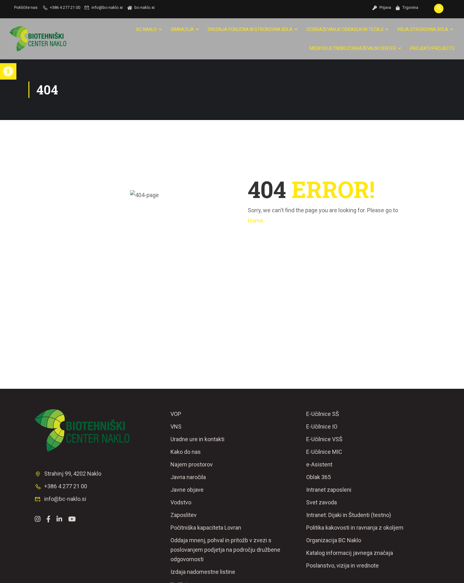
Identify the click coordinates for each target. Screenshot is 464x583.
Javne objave (187, 489)
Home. (256, 220)
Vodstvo (180, 502)
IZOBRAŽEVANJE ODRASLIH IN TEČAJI (344, 29)
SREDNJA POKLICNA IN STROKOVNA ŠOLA (250, 29)
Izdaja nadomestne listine (202, 571)
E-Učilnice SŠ (322, 414)
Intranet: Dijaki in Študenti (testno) (348, 515)
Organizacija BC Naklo (333, 540)
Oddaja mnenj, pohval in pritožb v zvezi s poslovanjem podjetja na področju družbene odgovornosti (225, 549)
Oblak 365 (318, 477)
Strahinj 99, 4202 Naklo (72, 473)
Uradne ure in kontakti (197, 439)
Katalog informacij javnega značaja (349, 553)
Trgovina (410, 7)
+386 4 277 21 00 (65, 7)
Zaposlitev (183, 515)
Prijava (385, 7)
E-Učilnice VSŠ (324, 439)
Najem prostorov (191, 464)
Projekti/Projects (432, 48)
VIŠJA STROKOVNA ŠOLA (422, 29)
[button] (8, 71)
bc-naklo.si (144, 7)
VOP (175, 414)
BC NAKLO (146, 29)
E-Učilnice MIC (324, 451)
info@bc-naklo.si (107, 7)
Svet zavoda (321, 502)
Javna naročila (188, 477)
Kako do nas (185, 451)
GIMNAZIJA (182, 29)
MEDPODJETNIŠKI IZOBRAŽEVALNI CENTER (353, 48)
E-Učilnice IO (321, 426)
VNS (175, 426)
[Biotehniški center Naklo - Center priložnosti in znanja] (37, 38)
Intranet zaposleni (328, 489)
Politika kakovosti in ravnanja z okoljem (354, 527)
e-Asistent (319, 464)
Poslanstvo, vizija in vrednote (342, 565)
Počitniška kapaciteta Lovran (205, 527)
